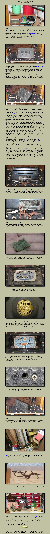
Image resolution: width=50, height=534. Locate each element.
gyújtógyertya (12, 521)
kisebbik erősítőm (24, 148)
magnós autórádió (12, 454)
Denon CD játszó (13, 141)
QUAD (39, 140)
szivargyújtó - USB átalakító (32, 516)
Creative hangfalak (12, 113)
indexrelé (28, 521)
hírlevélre (26, 531)
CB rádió (21, 516)
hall (24, 140)
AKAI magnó (36, 150)
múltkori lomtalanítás (32, 33)
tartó (38, 520)
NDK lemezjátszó (39, 66)
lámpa (20, 454)
